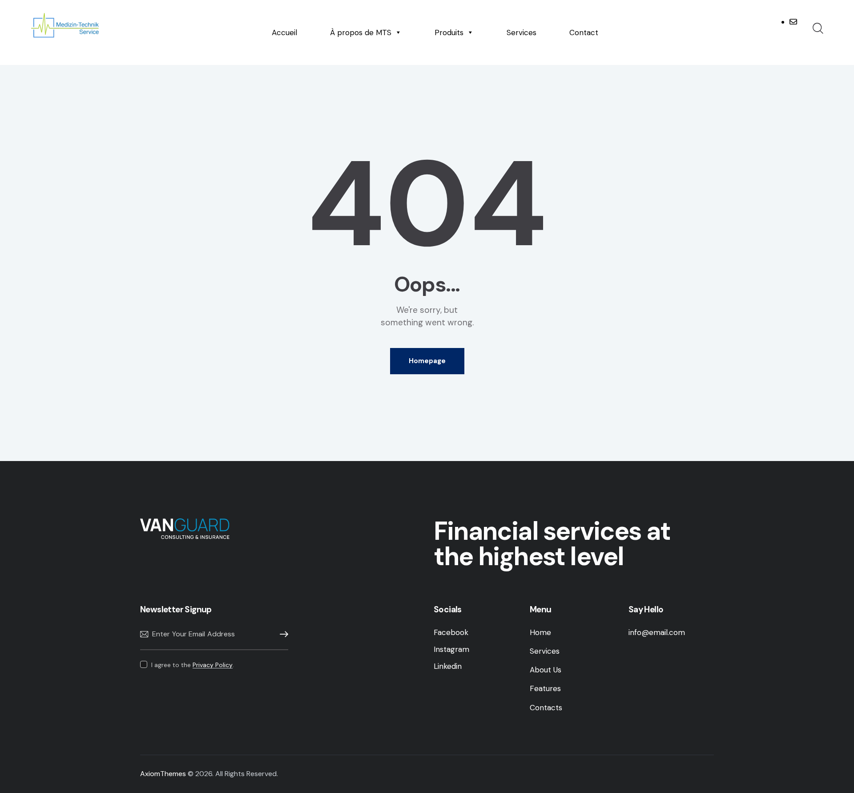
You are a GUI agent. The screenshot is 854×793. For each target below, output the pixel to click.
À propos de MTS (360, 32)
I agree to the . (192, 665)
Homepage (427, 360)
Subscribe (281, 634)
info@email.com (656, 632)
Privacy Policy (213, 665)
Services (521, 32)
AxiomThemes (163, 773)
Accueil (284, 32)
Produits (449, 32)
